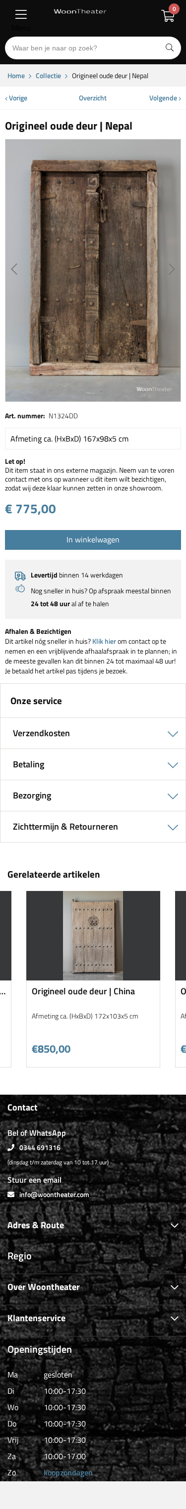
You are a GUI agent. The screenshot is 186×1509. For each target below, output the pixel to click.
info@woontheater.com (54, 1194)
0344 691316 (40, 1147)
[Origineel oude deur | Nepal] (93, 270)
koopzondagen (68, 1472)
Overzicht (93, 97)
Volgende (164, 97)
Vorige (17, 97)
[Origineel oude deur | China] (93, 976)
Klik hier (104, 641)
